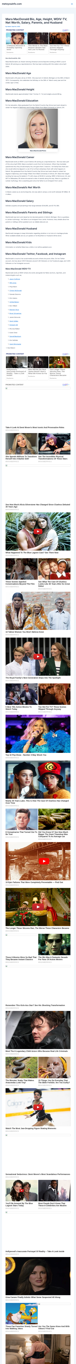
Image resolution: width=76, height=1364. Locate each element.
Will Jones (13, 283)
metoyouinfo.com (12, 3)
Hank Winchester (15, 344)
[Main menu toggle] (72, 4)
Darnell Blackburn (15, 336)
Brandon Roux (14, 310)
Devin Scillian (14, 321)
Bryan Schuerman (15, 313)
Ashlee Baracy (14, 302)
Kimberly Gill (14, 325)
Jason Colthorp (15, 279)
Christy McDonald (16, 290)
